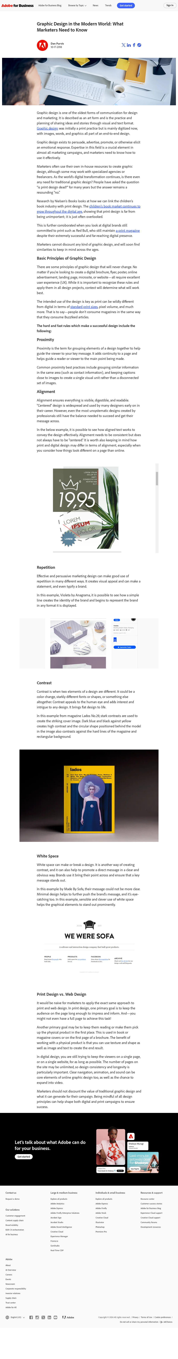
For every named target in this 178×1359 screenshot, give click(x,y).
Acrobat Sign (56, 1217)
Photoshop (100, 1227)
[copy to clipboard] (139, 45)
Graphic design (47, 128)
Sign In (170, 5)
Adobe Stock (101, 1213)
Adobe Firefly (101, 1208)
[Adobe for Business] (17, 5)
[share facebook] (134, 45)
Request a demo (12, 1199)
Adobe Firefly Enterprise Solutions (65, 1213)
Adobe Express (57, 1208)
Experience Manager (59, 1236)
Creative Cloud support (150, 1217)
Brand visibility (12, 1225)
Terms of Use (146, 1317)
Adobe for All (11, 1307)
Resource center (147, 1199)
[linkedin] (49, 1317)
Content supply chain (14, 1220)
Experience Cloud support (151, 1213)
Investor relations (13, 1293)
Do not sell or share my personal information (139, 1322)
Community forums (149, 1222)
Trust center (11, 1303)
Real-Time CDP (57, 1250)
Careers (9, 1274)
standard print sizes (84, 307)
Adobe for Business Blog (49, 5)
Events (8, 1279)
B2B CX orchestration (15, 1230)
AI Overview (11, 1270)
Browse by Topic (76, 5)
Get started (126, 5)
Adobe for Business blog (151, 1208)
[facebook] (31, 1317)
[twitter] (43, 1317)
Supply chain (11, 1298)
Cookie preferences (163, 1317)
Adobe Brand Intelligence (61, 1227)
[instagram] (37, 1317)
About (8, 1265)
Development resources (151, 1227)
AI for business (12, 1234)
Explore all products (59, 1199)
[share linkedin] (129, 45)
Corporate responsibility (16, 1288)
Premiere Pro (101, 1231)
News (95, 5)
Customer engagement (15, 1216)
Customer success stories (151, 1203)
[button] (15, 1317)
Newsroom (10, 1284)
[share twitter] (124, 45)
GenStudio (55, 1246)
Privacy (135, 1317)
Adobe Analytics (57, 1203)
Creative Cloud (57, 1231)
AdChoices (168, 1322)
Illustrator (100, 1222)
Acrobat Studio (57, 1222)
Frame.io (54, 1241)
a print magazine (128, 230)
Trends (108, 5)
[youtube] (55, 1317)
